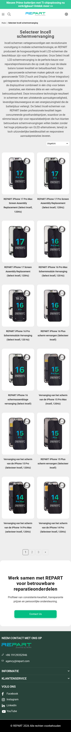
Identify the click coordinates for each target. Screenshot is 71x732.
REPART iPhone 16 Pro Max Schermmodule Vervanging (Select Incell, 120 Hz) (53, 271)
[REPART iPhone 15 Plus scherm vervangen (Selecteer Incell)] (53, 434)
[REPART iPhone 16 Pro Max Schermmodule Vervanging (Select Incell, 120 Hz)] (53, 242)
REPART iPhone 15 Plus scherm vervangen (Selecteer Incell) (53, 463)
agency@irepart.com (18, 661)
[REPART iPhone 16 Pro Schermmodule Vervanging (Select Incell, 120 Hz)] (18, 306)
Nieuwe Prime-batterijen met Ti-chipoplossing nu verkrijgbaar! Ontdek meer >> (35, 4)
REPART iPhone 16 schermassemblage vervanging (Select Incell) (18, 399)
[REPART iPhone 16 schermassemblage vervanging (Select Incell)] (18, 370)
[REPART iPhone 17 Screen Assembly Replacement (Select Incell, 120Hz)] (18, 242)
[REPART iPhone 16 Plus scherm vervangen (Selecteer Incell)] (53, 306)
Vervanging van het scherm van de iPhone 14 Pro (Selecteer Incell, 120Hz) (53, 527)
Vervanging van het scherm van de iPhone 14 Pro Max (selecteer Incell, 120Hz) (18, 527)
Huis (4, 23)
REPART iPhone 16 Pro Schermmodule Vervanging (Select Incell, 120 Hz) (18, 335)
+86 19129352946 (16, 655)
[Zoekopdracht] (9, 14)
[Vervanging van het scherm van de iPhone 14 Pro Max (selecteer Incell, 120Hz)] (18, 498)
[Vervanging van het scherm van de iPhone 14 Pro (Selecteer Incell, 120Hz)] (53, 498)
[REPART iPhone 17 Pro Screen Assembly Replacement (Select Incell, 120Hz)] (53, 173)
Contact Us (35, 614)
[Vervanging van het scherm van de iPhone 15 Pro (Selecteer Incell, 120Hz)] (18, 434)
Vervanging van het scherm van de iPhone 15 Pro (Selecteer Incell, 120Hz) (18, 463)
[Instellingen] (66, 14)
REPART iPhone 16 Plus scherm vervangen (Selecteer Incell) (53, 335)
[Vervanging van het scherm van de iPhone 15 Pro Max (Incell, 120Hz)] (53, 370)
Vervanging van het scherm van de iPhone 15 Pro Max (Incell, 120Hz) (53, 399)
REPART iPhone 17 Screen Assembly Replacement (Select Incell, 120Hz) (18, 271)
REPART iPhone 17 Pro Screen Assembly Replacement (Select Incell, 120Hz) (53, 203)
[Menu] (3, 14)
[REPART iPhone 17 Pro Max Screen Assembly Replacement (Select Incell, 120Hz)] (18, 173)
